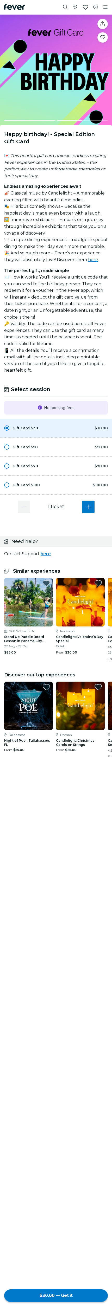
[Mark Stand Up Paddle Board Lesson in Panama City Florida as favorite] (46, 583)
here (93, 259)
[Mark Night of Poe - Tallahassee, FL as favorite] (46, 687)
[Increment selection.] (88, 507)
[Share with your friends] (102, 24)
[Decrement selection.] (24, 507)
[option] (56, 428)
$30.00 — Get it (56, 1295)
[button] (56, 428)
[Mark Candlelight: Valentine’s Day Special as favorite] (98, 583)
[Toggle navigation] (105, 7)
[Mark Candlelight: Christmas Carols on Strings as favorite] (98, 687)
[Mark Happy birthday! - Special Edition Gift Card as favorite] (102, 37)
